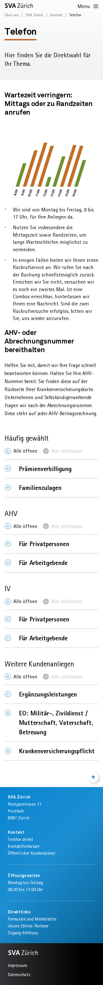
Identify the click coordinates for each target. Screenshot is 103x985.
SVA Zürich (34, 15)
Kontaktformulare (23, 846)
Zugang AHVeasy (23, 932)
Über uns (12, 15)
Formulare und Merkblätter (32, 919)
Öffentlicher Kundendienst (31, 853)
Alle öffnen (25, 451)
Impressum (17, 965)
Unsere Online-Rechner (28, 926)
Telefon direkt (20, 839)
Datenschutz (19, 974)
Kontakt (56, 15)
